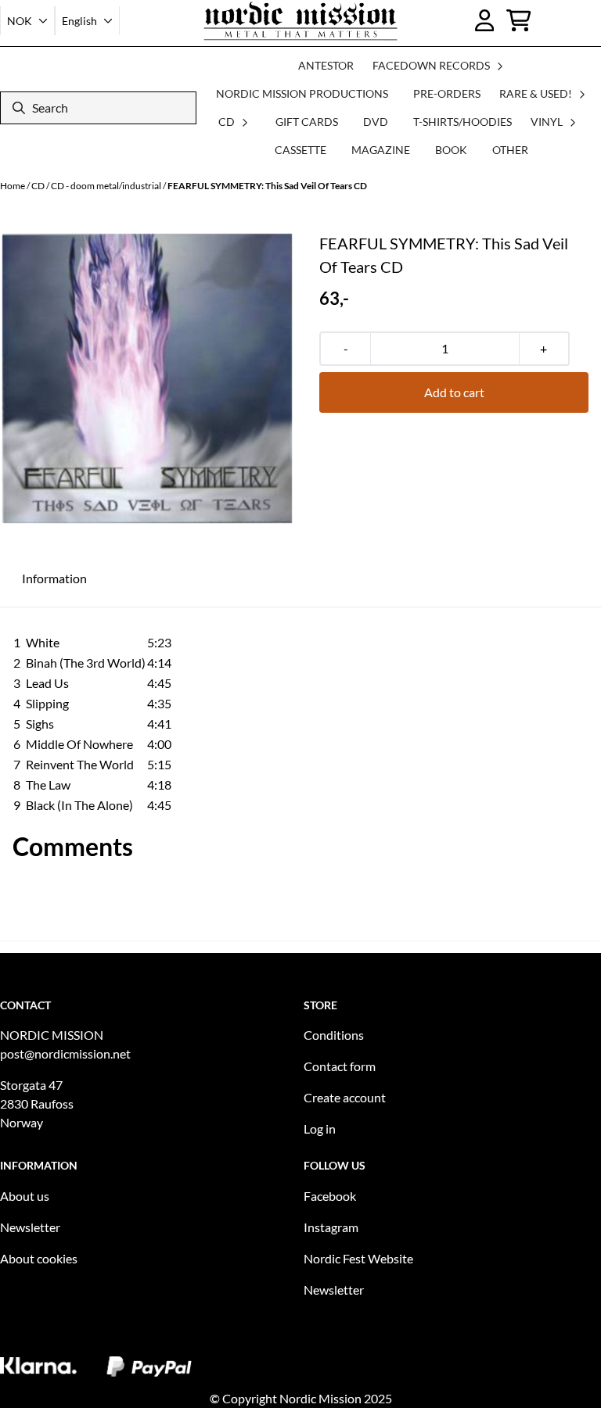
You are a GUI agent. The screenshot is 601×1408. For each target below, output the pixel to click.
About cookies (38, 1258)
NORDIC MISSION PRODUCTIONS (302, 93)
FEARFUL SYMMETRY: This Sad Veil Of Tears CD (267, 186)
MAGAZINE (380, 149)
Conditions (334, 1034)
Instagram (331, 1227)
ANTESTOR (326, 65)
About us (24, 1195)
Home (13, 186)
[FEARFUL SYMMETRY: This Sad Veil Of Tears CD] (147, 378)
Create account (345, 1097)
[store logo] (301, 20)
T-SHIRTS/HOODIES (462, 121)
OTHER (510, 149)
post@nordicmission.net (65, 1053)
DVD (375, 121)
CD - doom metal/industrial (107, 186)
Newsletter (30, 1227)
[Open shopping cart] (519, 20)
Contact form (340, 1066)
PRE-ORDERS (446, 93)
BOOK (451, 149)
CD (38, 186)
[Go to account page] (485, 20)
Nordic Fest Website (358, 1258)
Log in (320, 1128)
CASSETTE (300, 149)
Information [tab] (54, 578)
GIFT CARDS (306, 121)
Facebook (330, 1195)
